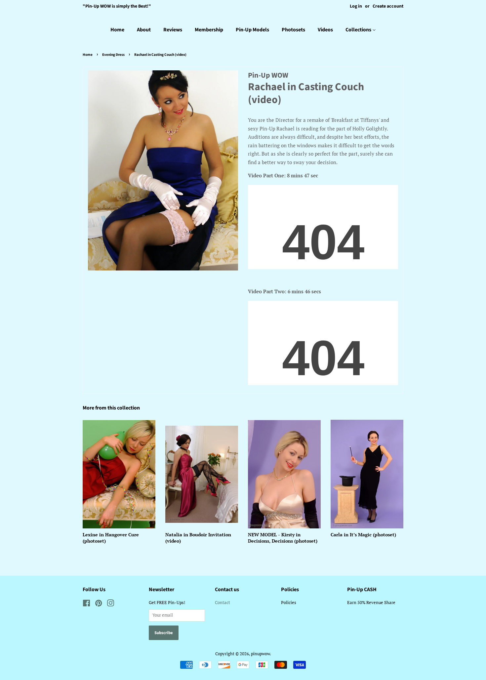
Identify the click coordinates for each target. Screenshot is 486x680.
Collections (358, 29)
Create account (388, 6)
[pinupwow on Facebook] (86, 604)
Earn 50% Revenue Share (371, 602)
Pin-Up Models (252, 29)
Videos (325, 29)
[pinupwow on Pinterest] (98, 604)
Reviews (172, 29)
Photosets (293, 29)
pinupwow (260, 654)
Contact (222, 602)
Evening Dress (113, 54)
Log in (356, 6)
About (144, 29)
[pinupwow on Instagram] (110, 604)
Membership (209, 29)
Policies (288, 602)
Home (117, 29)
